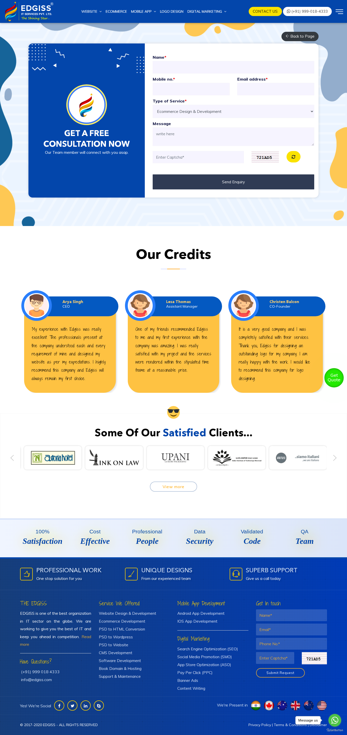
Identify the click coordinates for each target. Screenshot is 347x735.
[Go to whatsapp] (334, 720)
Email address (252, 79)
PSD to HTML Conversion (122, 629)
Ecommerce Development (122, 621)
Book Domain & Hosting (120, 668)
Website (90, 11)
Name (159, 57)
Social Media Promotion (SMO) (204, 656)
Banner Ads (187, 680)
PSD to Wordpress (116, 636)
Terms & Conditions (290, 725)
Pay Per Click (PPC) (195, 672)
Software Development (120, 660)
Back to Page (301, 36)
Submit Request (280, 673)
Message (162, 123)
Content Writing (191, 688)
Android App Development (201, 613)
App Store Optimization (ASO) (204, 664)
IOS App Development (197, 621)
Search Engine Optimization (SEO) (207, 648)
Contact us (265, 11)
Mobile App (142, 11)
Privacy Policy (259, 725)
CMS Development (115, 652)
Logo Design (171, 11)
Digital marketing (205, 11)
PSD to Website (113, 644)
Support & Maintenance (120, 676)
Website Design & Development (127, 613)
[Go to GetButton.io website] (335, 729)
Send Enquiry (233, 181)
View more (173, 486)
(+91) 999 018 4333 (40, 671)
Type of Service (170, 100)
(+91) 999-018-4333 (309, 11)
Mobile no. (164, 79)
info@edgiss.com (36, 679)
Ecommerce (116, 11)
